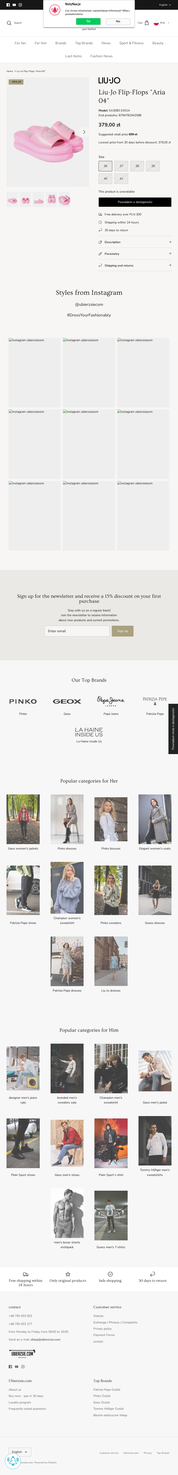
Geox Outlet (101, 1402)
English (163, 5)
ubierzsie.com (25, 1462)
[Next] (84, 132)
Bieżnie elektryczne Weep (110, 1415)
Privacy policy (102, 1329)
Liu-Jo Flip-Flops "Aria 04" (30, 71)
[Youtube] (14, 5)
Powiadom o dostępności (135, 202)
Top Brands (84, 43)
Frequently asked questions (27, 1409)
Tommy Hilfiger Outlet (108, 1409)
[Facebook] (8, 5)
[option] (48, 132)
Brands (60, 43)
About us (15, 1390)
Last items (73, 56)
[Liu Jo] (109, 82)
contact (98, 1341)
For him (41, 43)
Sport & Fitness (131, 43)
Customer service (109, 1453)
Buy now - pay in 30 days (26, 1396)
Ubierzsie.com (131, 1453)
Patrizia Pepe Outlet (106, 1390)
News (106, 43)
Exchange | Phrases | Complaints (115, 1322)
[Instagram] (20, 5)
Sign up (122, 631)
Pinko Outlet (101, 1396)
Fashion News (102, 56)
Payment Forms (104, 1335)
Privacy (148, 1453)
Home (10, 71)
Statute (98, 1316)
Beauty (157, 43)
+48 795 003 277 (20, 1324)
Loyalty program (20, 1402)
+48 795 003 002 (20, 1316)
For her (20, 43)
